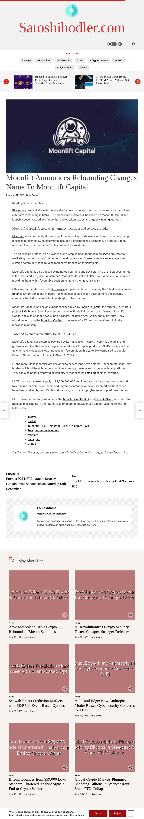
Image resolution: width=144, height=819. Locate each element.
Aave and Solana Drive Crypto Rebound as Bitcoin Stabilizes (33, 629)
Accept (98, 813)
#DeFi (80, 60)
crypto (106, 254)
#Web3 (83, 67)
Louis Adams (32, 195)
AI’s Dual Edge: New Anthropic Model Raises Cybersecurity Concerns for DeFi (105, 705)
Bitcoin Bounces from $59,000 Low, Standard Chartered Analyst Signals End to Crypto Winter (37, 784)
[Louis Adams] (23, 518)
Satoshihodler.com (72, 27)
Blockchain (19, 210)
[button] (6, 81)
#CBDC (118, 60)
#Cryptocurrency (99, 60)
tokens (87, 280)
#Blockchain (43, 60)
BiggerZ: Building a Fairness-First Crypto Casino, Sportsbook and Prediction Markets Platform (51, 82)
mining (105, 219)
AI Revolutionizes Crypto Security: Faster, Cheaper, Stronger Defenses (102, 629)
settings (79, 815)
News (11, 623)
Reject (117, 813)
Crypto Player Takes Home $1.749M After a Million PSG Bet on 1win (112, 80)
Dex (88, 350)
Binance (17, 293)
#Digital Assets (65, 67)
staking (91, 373)
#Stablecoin (63, 60)
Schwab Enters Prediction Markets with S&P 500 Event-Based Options (37, 702)
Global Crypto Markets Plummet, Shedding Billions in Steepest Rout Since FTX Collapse (102, 784)
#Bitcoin (26, 60)
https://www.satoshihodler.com (51, 514)
